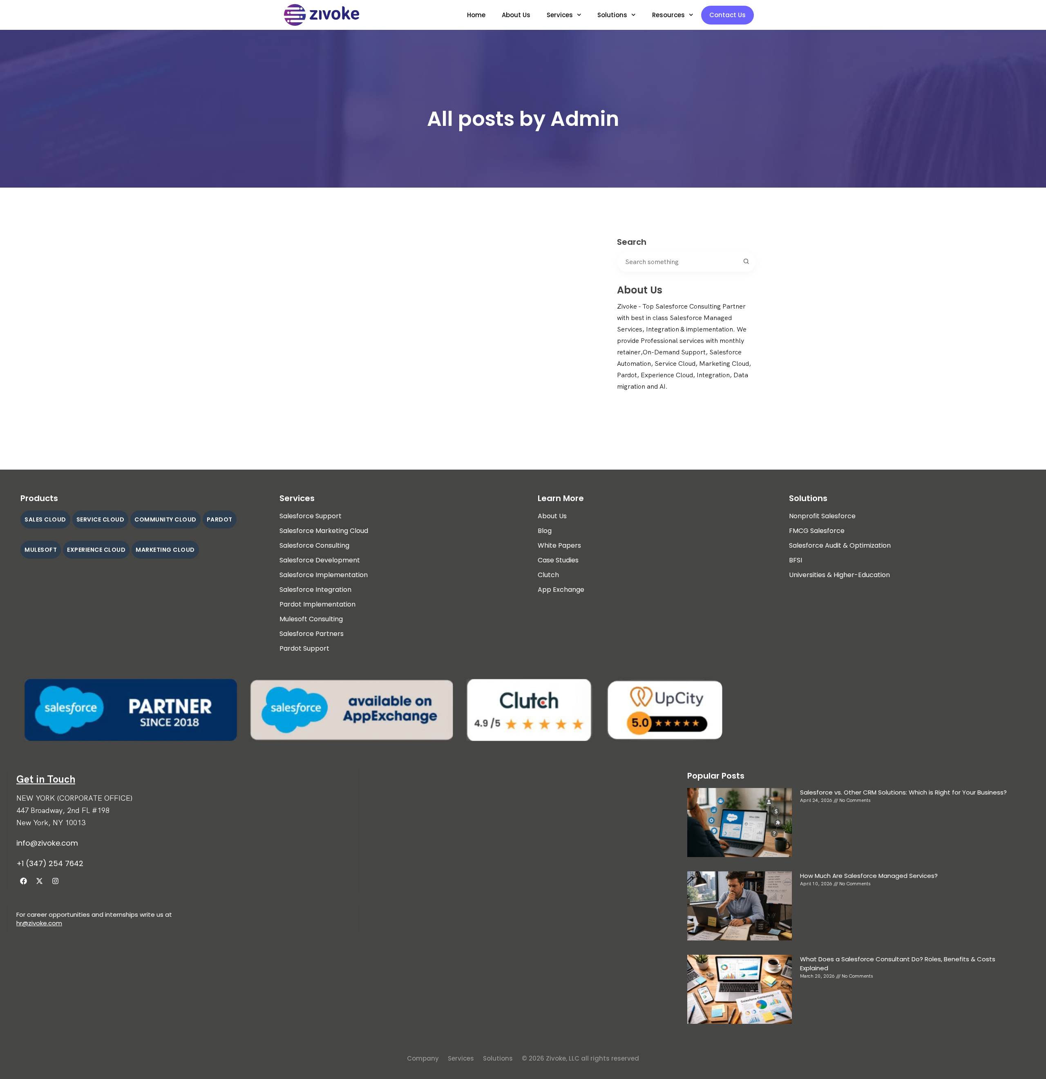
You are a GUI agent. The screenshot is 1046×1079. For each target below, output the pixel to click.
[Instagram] (55, 881)
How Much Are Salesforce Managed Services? (869, 875)
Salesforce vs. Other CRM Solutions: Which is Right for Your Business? (903, 792)
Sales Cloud (45, 519)
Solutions (612, 15)
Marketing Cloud (165, 550)
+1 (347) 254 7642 (49, 863)
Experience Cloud (96, 550)
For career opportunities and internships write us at (94, 914)
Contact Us (727, 15)
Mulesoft (41, 550)
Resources (668, 15)
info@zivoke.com (47, 843)
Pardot (219, 519)
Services (560, 15)
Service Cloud (100, 519)
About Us (516, 15)
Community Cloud (165, 519)
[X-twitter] (39, 881)
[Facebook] (23, 881)
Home (476, 15)
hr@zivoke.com (39, 923)
